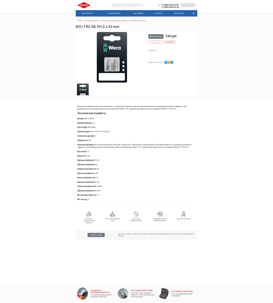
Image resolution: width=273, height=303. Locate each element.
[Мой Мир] (172, 62)
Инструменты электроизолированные (100, 291)
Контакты (179, 13)
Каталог (88, 13)
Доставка (138, 13)
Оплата (158, 13)
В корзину (170, 42)
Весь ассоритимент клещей (142, 290)
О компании (114, 13)
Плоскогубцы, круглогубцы (182, 291)
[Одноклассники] (169, 62)
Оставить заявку (96, 235)
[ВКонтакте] (166, 62)
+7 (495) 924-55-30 (170, 5)
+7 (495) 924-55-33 (170, 7)
